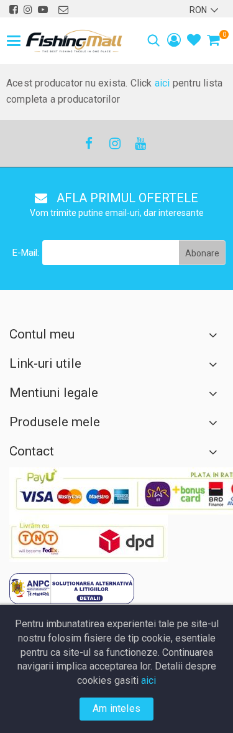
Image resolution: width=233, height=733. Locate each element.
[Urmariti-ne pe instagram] (28, 10)
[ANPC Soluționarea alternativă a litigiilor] (71, 588)
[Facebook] (89, 143)
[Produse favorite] (194, 41)
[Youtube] (139, 143)
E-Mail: (25, 252)
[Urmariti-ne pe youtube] (43, 10)
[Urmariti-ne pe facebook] (13, 10)
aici (162, 83)
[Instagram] (114, 143)
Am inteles (116, 708)
